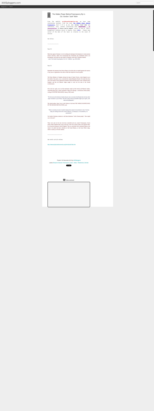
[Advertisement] (99, 38)
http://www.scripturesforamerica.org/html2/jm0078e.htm (62, 144)
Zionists (86, 162)
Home (11, 6)
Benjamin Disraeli (57, 162)
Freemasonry (66, 162)
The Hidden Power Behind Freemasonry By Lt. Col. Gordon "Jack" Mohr (68, 15)
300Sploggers (77, 160)
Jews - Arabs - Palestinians (77, 162)
